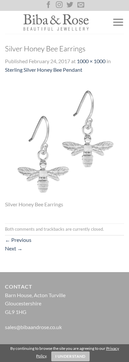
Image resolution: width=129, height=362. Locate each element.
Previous (18, 240)
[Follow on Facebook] (48, 5)
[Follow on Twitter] (69, 5)
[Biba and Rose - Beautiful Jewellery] (56, 22)
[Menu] (118, 22)
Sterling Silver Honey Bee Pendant (43, 69)
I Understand (70, 356)
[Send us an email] (80, 5)
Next (13, 248)
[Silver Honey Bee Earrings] (64, 140)
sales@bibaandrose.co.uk (33, 327)
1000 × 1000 (91, 61)
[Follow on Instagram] (59, 5)
